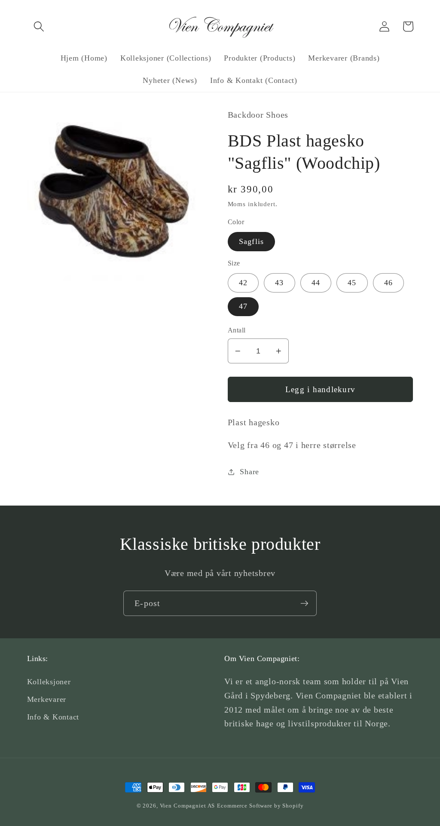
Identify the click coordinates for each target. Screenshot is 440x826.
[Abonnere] (304, 603)
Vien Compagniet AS (187, 806)
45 (352, 282)
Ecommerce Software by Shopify (260, 806)
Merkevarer (47, 699)
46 (388, 282)
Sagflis (251, 241)
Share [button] (249, 471)
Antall (237, 330)
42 (243, 282)
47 (243, 306)
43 (279, 282)
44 (316, 282)
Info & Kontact (53, 717)
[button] (39, 26)
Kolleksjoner (49, 681)
